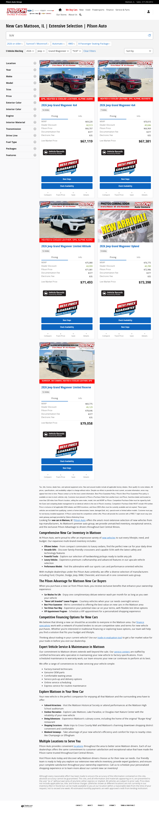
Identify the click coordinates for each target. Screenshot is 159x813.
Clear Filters (89, 50)
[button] (67, 110)
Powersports (98, 9)
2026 (28, 50)
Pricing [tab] (54, 116)
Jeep (40, 50)
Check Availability (67, 186)
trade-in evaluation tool (110, 637)
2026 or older (14, 43)
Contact (78, 805)
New (81, 9)
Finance (110, 9)
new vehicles (108, 537)
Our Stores (61, 14)
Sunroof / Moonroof (37, 43)
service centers (122, 651)
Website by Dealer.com (27, 806)
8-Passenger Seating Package (94, 43)
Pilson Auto (80, 520)
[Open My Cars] (148, 12)
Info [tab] (80, 116)
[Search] (149, 35)
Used (87, 9)
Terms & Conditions (127, 805)
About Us (73, 14)
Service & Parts (123, 9)
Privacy (100, 805)
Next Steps (67, 179)
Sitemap (111, 805)
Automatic (58, 43)
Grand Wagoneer (57, 50)
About (89, 805)
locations (78, 746)
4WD (71, 43)
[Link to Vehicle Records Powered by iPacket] (54, 152)
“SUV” (75, 50)
